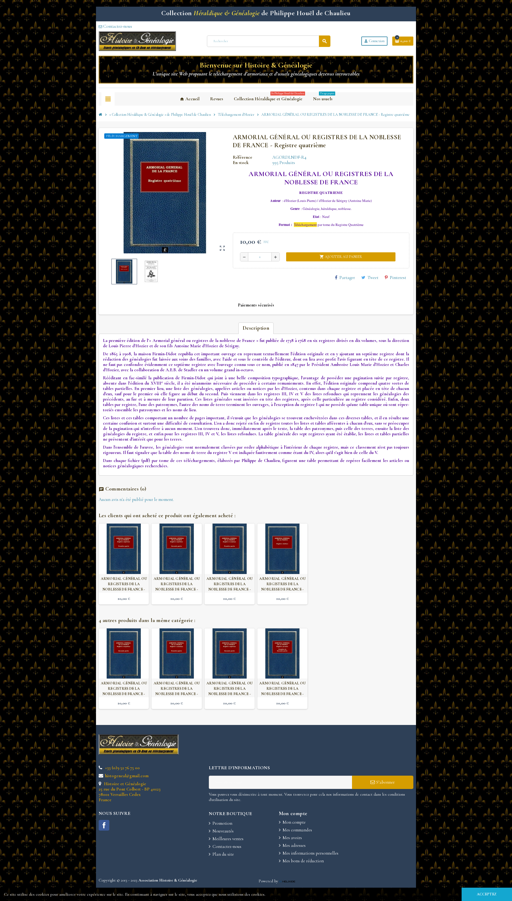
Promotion (222, 823)
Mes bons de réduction (303, 861)
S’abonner (385, 782)
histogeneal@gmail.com (126, 776)
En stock (241, 162)
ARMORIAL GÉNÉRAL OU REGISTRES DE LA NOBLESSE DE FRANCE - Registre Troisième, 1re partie (229, 589)
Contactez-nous (117, 26)
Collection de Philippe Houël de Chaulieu (255, 13)
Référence (242, 157)
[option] (123, 564)
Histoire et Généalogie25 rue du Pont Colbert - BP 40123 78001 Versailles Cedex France (130, 792)
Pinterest (398, 277)
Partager (347, 277)
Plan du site (223, 854)
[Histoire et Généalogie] (137, 40)
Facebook (104, 825)
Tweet (372, 277)
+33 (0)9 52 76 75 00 (122, 768)
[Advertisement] (311, 749)
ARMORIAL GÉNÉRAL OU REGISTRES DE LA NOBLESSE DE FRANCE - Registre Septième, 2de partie (177, 589)
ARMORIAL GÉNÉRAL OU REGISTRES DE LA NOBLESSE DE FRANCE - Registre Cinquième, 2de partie (124, 694)
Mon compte (294, 822)
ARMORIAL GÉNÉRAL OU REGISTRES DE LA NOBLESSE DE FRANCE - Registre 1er (282, 691)
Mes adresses (294, 845)
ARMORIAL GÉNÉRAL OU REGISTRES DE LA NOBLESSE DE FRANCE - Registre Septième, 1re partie (124, 589)
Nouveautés (223, 831)
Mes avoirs (292, 837)
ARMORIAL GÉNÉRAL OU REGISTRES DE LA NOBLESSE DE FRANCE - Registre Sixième (282, 586)
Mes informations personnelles (310, 853)
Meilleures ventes (228, 839)
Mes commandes (297, 830)
